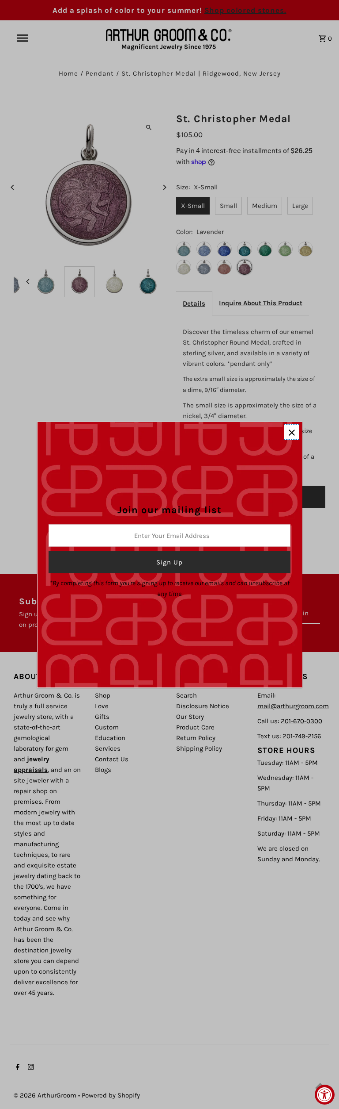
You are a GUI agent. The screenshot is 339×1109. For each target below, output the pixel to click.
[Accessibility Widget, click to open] (325, 1095)
